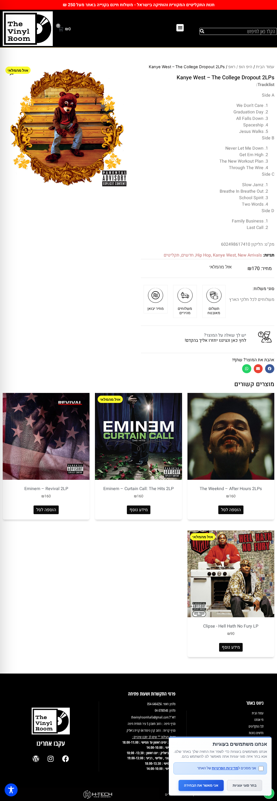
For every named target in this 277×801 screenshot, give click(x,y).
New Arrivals (250, 255)
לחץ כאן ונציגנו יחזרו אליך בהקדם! (215, 340)
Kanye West (224, 255)
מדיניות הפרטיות (225, 768)
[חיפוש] (202, 31)
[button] (180, 27)
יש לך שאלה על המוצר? (225, 335)
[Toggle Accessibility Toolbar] (11, 790)
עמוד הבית (265, 66)
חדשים (187, 255)
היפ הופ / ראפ (240, 66)
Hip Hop (203, 255)
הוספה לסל (231, 510)
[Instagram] (50, 759)
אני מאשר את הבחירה (201, 785)
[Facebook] (65, 759)
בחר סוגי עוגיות (244, 785)
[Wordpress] (35, 759)
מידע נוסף (139, 510)
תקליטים (171, 255)
